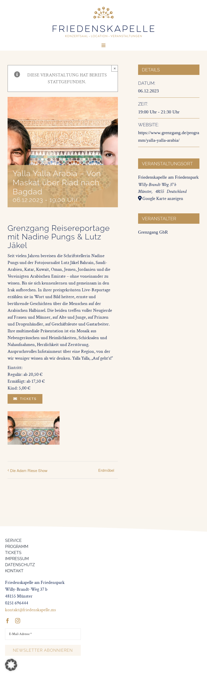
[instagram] (17, 620)
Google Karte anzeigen (162, 198)
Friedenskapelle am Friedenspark (168, 177)
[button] (11, 665)
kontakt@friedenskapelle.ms (30, 610)
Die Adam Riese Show (28, 470)
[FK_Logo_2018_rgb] (103, 7)
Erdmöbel (106, 470)
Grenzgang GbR (153, 232)
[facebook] (7, 620)
